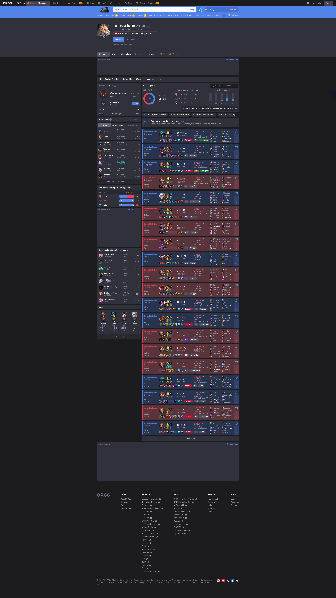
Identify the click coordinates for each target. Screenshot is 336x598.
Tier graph (131, 39)
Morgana (106, 168)
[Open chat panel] (334, 94)
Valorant (145, 511)
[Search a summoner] (192, 9)
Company (125, 502)
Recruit (234, 505)
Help (210, 505)
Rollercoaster (205, 324)
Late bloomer (195, 201)
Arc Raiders (146, 530)
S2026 (104, 125)
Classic (141, 15)
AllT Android (179, 505)
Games (145, 556)
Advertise (235, 502)
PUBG (144, 515)
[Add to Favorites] (149, 26)
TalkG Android (179, 524)
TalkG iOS (177, 527)
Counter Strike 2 (148, 537)
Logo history (126, 508)
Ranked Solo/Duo (119, 125)
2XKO (144, 546)
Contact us (212, 511)
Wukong (106, 149)
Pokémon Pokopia (149, 524)
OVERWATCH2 (148, 521)
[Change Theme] (313, 3)
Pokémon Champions (151, 508)
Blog (122, 505)
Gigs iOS (177, 521)
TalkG (144, 562)
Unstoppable (204, 140)
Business (234, 499)
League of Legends (38, 3)
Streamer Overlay (149, 571)
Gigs (143, 568)
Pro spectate (187, 15)
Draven (106, 136)
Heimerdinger (108, 155)
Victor (192, 263)
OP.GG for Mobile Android (184, 499)
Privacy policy (214, 499)
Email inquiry (213, 508)
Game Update (221, 15)
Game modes (127, 15)
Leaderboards (173, 15)
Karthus (106, 143)
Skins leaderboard (156, 15)
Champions (111, 15)
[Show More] (308, 3)
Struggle (194, 232)
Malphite (106, 175)
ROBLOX (145, 518)
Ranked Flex (133, 125)
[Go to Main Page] (7, 3)
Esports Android (180, 530)
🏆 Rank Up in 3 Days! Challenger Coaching (228, 10)
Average (193, 155)
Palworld (145, 505)
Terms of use (213, 502)
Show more (190, 439)
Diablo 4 (145, 543)
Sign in (328, 3)
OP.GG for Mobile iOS (182, 502)
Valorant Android (181, 511)
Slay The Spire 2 (148, 534)
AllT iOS (177, 508)
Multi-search (207, 15)
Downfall (193, 186)
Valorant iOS (179, 515)
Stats (197, 15)
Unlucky (193, 217)
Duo (143, 559)
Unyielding (194, 340)
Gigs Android (179, 518)
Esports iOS (178, 534)
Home (99, 15)
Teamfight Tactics (149, 502)
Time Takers (147, 549)
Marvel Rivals (147, 527)
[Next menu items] (224, 15)
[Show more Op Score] (236, 108)
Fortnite (145, 540)
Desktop (145, 552)
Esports (145, 565)
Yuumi (105, 162)
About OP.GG (126, 499)
